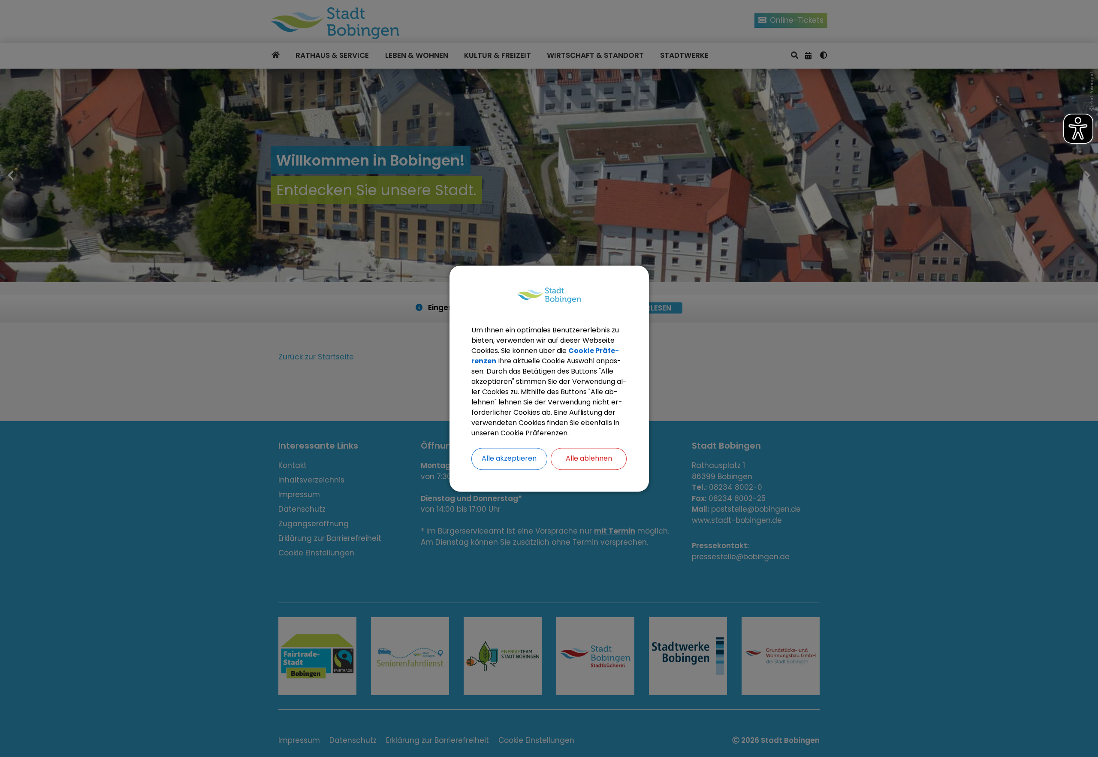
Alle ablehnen (589, 458)
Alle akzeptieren (509, 458)
